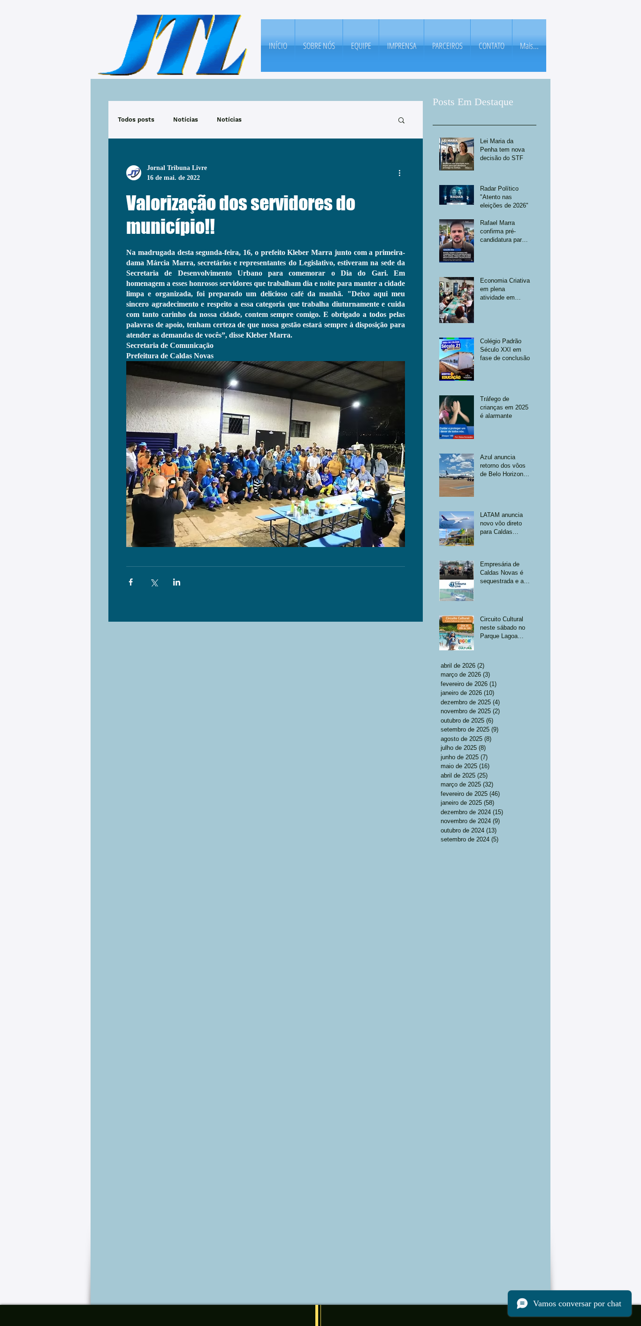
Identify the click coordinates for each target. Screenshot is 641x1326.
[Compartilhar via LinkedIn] (176, 582)
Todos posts (136, 119)
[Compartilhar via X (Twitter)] (153, 582)
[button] (401, 119)
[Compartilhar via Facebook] (130, 582)
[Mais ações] (399, 172)
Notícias (185, 119)
